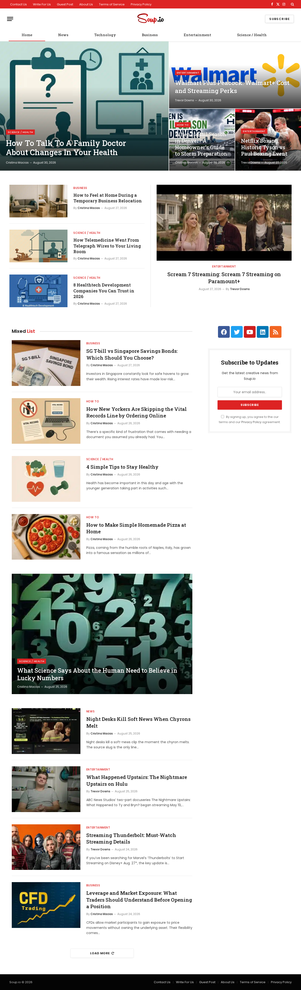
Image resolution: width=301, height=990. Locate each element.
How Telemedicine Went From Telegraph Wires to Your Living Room (107, 245)
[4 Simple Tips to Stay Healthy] (46, 479)
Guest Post (65, 4)
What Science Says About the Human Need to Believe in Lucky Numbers (97, 674)
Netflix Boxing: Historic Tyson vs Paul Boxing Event (264, 147)
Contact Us (18, 4)
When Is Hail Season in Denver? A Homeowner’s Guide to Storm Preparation (201, 144)
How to (183, 125)
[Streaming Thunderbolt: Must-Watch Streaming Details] (46, 847)
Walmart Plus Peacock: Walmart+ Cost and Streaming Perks (232, 86)
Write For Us (42, 4)
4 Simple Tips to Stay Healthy (122, 467)
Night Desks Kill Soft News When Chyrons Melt (138, 722)
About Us (86, 4)
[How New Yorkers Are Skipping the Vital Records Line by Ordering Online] (46, 421)
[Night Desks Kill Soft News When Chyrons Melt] (46, 731)
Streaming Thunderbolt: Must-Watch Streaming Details (131, 838)
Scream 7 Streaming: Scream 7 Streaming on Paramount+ (224, 278)
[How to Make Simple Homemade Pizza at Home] (46, 537)
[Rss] (275, 332)
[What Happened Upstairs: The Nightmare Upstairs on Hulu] (46, 789)
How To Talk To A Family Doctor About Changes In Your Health (66, 147)
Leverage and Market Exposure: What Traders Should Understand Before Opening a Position (139, 900)
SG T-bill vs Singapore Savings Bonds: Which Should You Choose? (132, 354)
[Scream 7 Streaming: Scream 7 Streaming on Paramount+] (224, 223)
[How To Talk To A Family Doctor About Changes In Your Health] (84, 106)
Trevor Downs (184, 100)
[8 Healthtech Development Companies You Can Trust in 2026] (38, 291)
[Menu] (10, 19)
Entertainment (197, 34)
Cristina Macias (17, 163)
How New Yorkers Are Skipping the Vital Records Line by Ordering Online (136, 412)
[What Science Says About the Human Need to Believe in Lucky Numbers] (102, 634)
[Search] (292, 4)
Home (27, 34)
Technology (105, 34)
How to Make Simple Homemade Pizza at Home (136, 528)
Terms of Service (112, 4)
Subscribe (279, 19)
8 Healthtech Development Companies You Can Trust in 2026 (103, 290)
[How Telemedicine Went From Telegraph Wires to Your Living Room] (38, 246)
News (63, 34)
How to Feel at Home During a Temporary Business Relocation (107, 198)
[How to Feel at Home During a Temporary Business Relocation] (38, 201)
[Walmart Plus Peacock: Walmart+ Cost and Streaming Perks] (235, 74)
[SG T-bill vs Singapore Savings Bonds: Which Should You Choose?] (46, 363)
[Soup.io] (150, 18)
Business (150, 34)
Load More (100, 953)
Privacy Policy (141, 4)
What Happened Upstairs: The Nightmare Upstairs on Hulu (136, 780)
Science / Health (252, 34)
